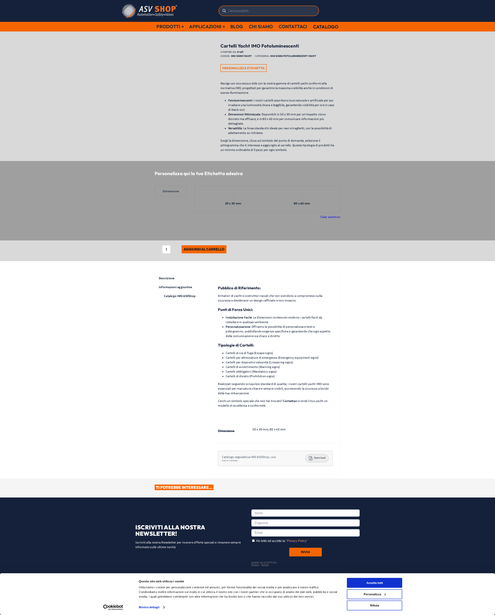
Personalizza (372, 594)
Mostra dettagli (149, 607)
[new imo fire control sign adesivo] (185, 131)
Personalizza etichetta (243, 68)
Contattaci (290, 401)
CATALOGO (326, 27)
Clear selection (330, 217)
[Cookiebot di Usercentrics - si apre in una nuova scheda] (113, 607)
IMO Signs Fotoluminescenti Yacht (293, 56)
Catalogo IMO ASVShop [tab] (179, 296)
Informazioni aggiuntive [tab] (175, 287)
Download (320, 457)
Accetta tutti (374, 582)
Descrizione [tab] (167, 278)
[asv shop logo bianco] (149, 5)
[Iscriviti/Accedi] (363, 11)
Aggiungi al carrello (203, 249)
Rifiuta (374, 605)
